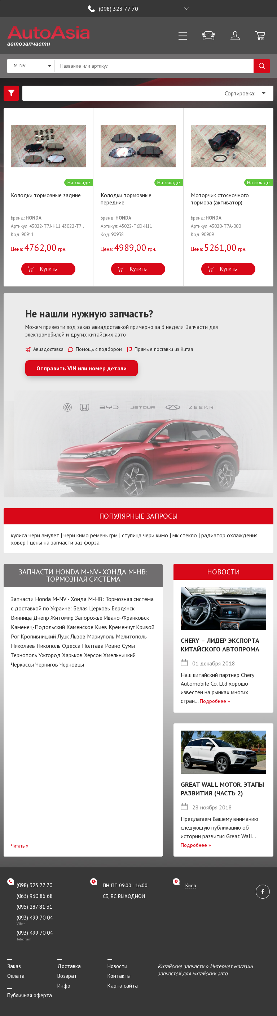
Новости (117, 966)
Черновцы (72, 664)
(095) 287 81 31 (34, 906)
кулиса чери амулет (35, 535)
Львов (77, 636)
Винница (21, 617)
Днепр (41, 617)
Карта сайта (122, 985)
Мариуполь (100, 636)
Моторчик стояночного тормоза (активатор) (220, 198)
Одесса (71, 645)
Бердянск (123, 608)
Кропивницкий (38, 636)
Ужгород (50, 655)
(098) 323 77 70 (118, 8)
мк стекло (184, 535)
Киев (101, 627)
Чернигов (46, 664)
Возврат (67, 975)
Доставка (69, 966)
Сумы (128, 645)
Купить (48, 268)
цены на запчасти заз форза (65, 542)
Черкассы (22, 664)
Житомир (62, 617)
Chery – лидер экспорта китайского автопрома (220, 644)
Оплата (16, 975)
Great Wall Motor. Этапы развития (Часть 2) (222, 788)
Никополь (48, 645)
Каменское (79, 627)
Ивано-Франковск (126, 617)
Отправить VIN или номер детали (81, 368)
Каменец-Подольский (38, 627)
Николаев (23, 645)
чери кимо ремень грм (90, 535)
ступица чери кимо (145, 535)
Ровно (112, 645)
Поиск (262, 66)
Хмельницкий (119, 655)
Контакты (119, 975)
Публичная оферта (29, 995)
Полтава (93, 645)
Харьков (72, 655)
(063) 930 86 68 (35, 896)
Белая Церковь (91, 608)
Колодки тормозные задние (46, 195)
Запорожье (88, 617)
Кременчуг (122, 627)
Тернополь (24, 655)
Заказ (14, 966)
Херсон (93, 655)
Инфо (63, 985)
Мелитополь (131, 636)
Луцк (63, 636)
